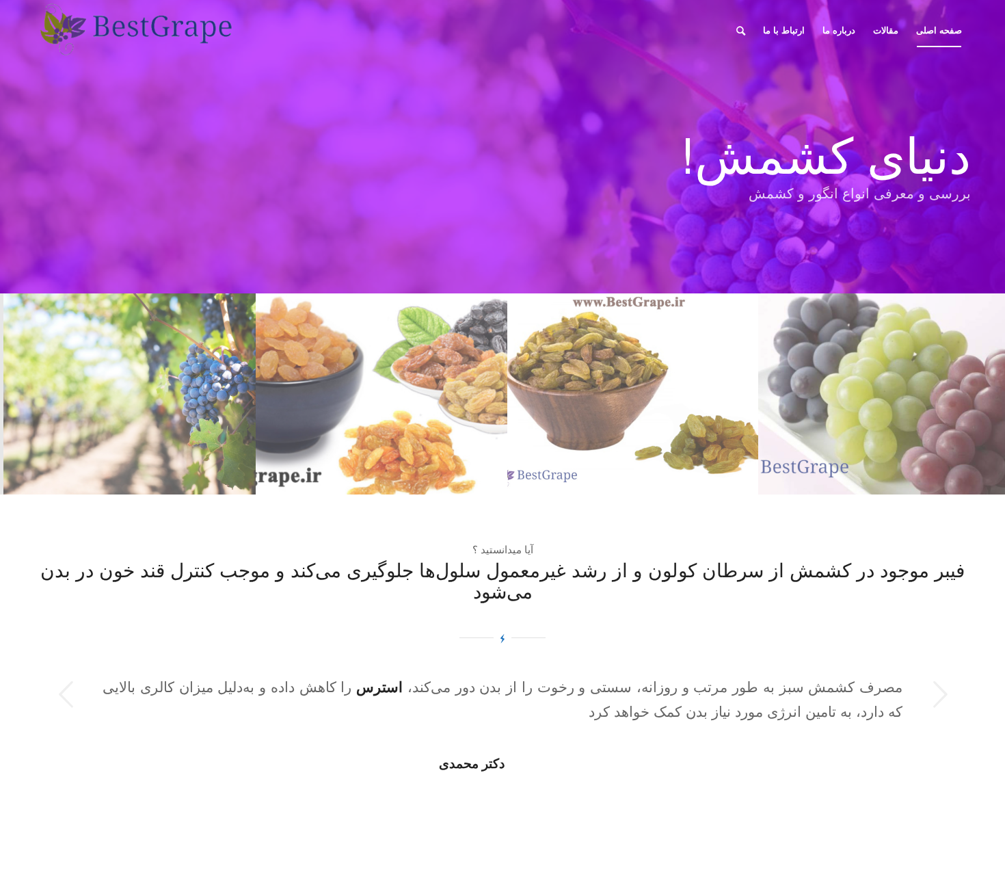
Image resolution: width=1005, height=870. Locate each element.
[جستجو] (740, 30)
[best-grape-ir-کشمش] (381, 394)
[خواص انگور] (129, 394)
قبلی (64, 694)
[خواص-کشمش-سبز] (632, 394)
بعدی (940, 694)
